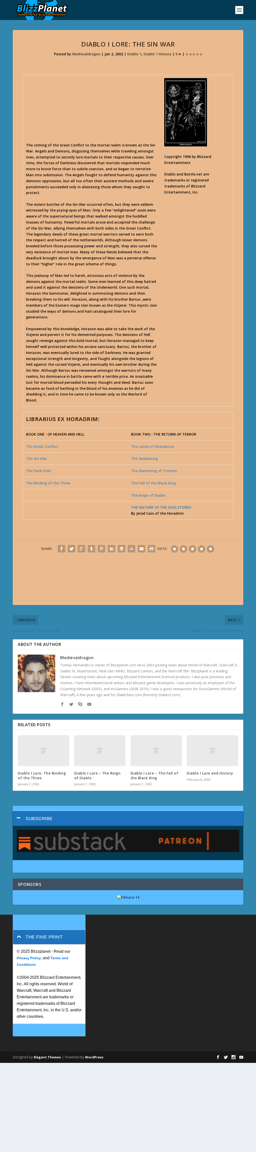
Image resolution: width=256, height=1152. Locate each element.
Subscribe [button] (39, 818)
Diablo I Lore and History (210, 773)
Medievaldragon (86, 54)
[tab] (128, 819)
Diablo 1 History (158, 54)
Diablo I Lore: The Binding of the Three (42, 775)
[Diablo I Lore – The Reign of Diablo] (100, 750)
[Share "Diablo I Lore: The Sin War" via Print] (151, 549)
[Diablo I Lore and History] (212, 750)
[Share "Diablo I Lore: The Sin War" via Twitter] (71, 549)
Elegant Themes (47, 1057)
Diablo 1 (134, 54)
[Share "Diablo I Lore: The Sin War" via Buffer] (121, 549)
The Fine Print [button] (44, 936)
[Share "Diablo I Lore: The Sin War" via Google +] (81, 549)
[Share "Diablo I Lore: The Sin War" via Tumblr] (91, 549)
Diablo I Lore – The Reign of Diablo (97, 775)
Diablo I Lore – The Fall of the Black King (154, 775)
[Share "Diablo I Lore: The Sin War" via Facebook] (61, 549)
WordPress (94, 1057)
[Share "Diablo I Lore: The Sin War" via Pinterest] (101, 549)
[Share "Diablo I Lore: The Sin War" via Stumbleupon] (131, 549)
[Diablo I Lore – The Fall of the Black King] (156, 750)
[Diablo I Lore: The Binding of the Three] (43, 750)
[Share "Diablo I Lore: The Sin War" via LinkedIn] (111, 549)
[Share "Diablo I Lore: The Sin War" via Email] (141, 549)
